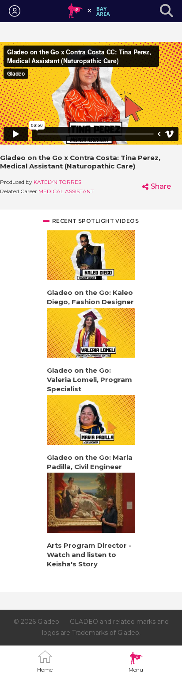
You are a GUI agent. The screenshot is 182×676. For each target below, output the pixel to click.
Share (161, 186)
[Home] (89, 11)
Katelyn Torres (57, 182)
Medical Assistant (66, 191)
